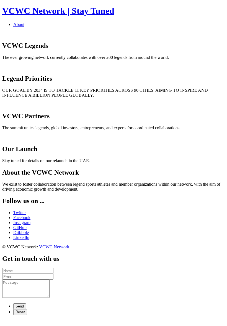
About (18, 24)
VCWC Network (54, 246)
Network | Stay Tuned (58, 11)
